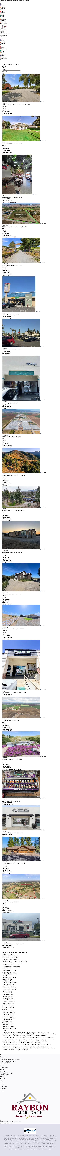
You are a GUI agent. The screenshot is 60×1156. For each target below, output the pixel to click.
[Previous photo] (4, 88)
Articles (2, 36)
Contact (2, 38)
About (1, 31)
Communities (3, 29)
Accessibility (3, 1086)
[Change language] (1, 4)
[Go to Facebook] (0, 2)
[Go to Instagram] (0, 3)
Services (2, 32)
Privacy (2, 1081)
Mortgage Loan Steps (5, 33)
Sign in (5, 23)
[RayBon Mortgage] (30, 1118)
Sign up (1, 23)
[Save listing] (40, 101)
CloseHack (10, 1123)
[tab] (30, 66)
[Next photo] (56, 88)
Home (1, 1064)
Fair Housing (3, 1088)
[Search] (3, 73)
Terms (2, 1083)
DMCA (2, 1084)
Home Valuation (3, 35)
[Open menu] (0, 59)
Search (1, 28)
